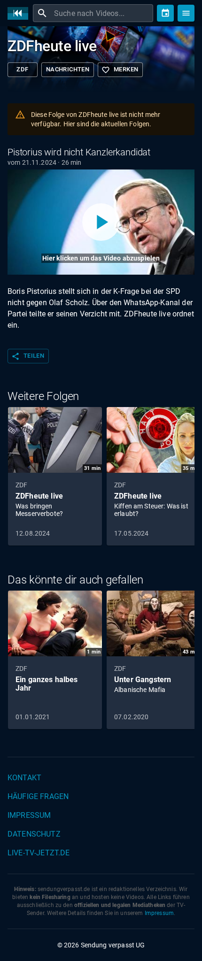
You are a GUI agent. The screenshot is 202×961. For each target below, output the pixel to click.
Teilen (27, 356)
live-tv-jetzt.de (39, 852)
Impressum (29, 815)
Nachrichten (67, 69)
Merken (119, 70)
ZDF (22, 69)
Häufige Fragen (38, 796)
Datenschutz (34, 834)
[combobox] (102, 13)
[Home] (20, 13)
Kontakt (24, 777)
